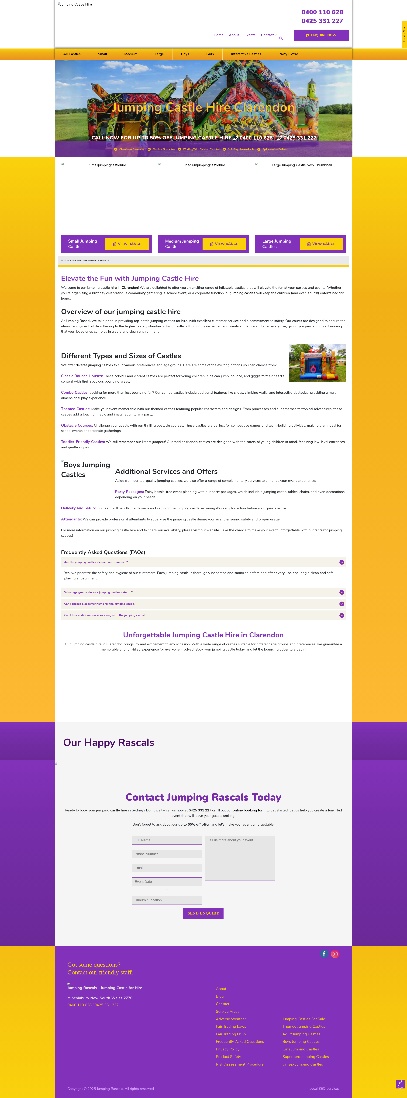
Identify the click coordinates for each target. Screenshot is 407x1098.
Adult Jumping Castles (302, 1034)
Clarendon (130, 287)
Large (159, 54)
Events (250, 35)
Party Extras (289, 54)
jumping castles (243, 293)
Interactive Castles (246, 54)
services (254, 480)
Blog (220, 996)
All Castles (72, 54)
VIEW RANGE (129, 244)
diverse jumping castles (94, 365)
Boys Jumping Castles (301, 1041)
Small (102, 54)
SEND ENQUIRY (203, 913)
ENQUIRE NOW (323, 35)
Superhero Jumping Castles (306, 1056)
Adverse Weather (231, 1019)
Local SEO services (324, 1088)
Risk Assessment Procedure (240, 1064)
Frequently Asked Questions (240, 1041)
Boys (185, 54)
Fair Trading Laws (231, 1026)
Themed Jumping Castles (304, 1026)
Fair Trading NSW (231, 1034)
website (213, 530)
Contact (267, 35)
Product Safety (228, 1056)
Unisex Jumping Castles (303, 1064)
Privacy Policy (227, 1049)
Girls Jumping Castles (301, 1049)
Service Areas (228, 1011)
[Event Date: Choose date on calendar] (167, 889)
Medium (130, 54)
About (234, 35)
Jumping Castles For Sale (304, 1019)
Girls (210, 54)
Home (218, 35)
